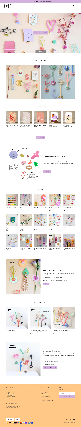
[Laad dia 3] (41, 51)
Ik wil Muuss (47, 171)
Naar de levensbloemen (50, 367)
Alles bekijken (40, 137)
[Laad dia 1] (39, 51)
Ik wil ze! (46, 283)
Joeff (67, 422)
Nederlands (9, 419)
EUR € (17, 419)
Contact (7, 398)
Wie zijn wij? (44, 391)
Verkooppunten (44, 392)
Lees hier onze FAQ (28, 391)
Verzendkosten (9, 391)
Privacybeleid (9, 395)
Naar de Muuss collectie (40, 32)
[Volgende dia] (44, 51)
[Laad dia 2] (40, 51)
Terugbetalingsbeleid (10, 393)
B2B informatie (44, 393)
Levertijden (8, 392)
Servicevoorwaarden (10, 396)
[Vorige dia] (37, 51)
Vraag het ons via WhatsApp (47, 400)
